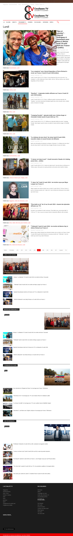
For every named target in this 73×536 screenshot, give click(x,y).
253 (22, 250)
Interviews (40, 490)
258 (43, 250)
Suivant (61, 250)
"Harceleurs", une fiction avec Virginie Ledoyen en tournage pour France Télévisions (32, 410)
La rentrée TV (41, 498)
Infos (19, 4)
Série (4, 496)
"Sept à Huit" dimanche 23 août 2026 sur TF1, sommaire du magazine (23, 437)
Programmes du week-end (9, 503)
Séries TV (41, 4)
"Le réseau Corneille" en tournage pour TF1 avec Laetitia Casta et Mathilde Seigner (32, 403)
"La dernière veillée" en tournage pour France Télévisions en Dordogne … (25, 381)
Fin (66, 250)
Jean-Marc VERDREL (26, 535)
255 (30, 250)
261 (56, 250)
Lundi (18, 68)
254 (26, 250)
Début (5, 250)
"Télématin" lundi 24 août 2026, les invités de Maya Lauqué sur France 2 (30, 284)
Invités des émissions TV (43, 495)
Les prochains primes (42, 496)
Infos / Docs (6, 493)
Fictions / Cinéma (7, 495)
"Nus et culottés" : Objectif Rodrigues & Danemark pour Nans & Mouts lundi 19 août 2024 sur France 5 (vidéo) (63, 39)
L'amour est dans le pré (43, 508)
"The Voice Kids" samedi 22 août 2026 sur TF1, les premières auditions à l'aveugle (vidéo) (33, 466)
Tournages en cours (42, 493)
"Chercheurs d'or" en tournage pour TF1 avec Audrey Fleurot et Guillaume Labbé (31, 395)
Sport (4, 501)
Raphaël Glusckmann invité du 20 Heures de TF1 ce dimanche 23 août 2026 (31, 292)
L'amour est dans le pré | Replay (16, 177)
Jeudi (21, 222)
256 (34, 250)
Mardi (14, 222)
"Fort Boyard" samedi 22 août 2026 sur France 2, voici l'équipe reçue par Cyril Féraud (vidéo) (34, 458)
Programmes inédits (7, 505)
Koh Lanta (40, 505)
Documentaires (25, 4)
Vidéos (39, 491)
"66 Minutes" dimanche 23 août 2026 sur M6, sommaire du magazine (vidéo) (30, 444)
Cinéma (37, 4)
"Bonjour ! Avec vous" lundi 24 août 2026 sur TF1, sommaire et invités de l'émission (27, 270)
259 (47, 250)
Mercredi (18, 222)
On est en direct (41, 506)
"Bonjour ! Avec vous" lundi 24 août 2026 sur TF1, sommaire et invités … (24, 326)
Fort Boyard (40, 503)
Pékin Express (41, 510)
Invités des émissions (20, 200)
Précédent (11, 250)
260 (52, 250)
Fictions (32, 4)
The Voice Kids (41, 513)
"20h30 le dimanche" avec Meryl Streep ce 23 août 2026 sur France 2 (29, 299)
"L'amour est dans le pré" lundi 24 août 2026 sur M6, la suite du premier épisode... (32, 451)
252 (17, 250)
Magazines (5, 4)
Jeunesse (5, 500)
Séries (10, 111)
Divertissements (13, 4)
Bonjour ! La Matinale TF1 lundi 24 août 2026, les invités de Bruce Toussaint (31, 277)
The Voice (40, 511)
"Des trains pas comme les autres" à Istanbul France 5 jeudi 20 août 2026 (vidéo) (31, 473)
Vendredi (25, 222)
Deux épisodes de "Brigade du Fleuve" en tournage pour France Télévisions (30, 388)
